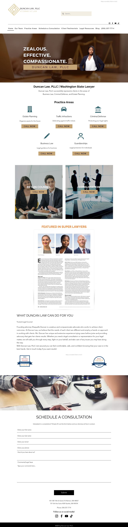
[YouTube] (66, 516)
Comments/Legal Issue (25, 462)
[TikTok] (71, 516)
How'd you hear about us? (26, 452)
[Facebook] (113, 23)
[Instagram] (109, 23)
